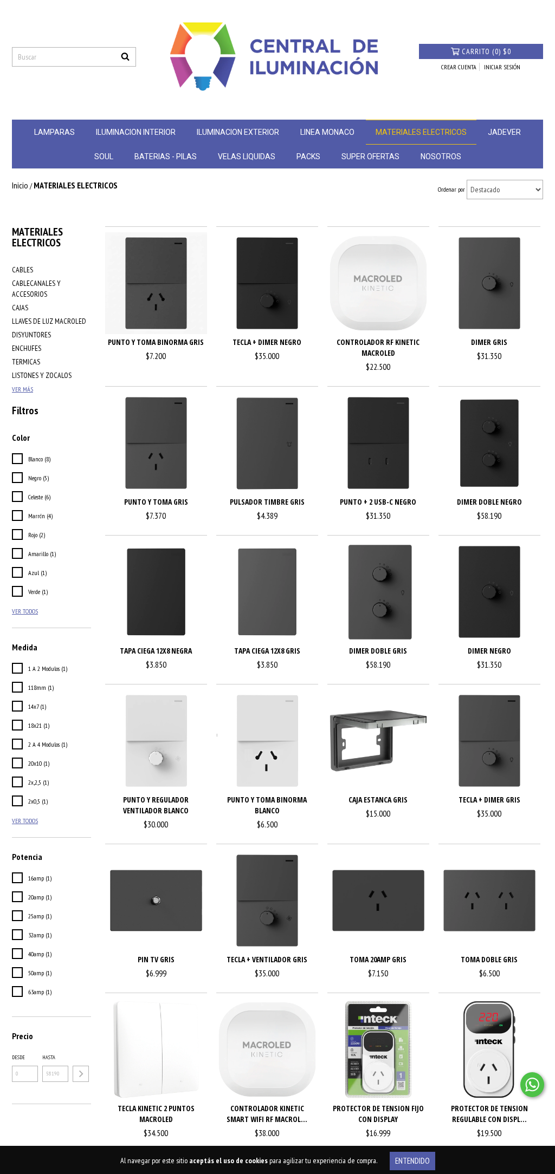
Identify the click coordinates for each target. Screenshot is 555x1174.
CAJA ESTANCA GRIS (378, 799)
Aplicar (81, 1074)
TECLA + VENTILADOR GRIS (267, 959)
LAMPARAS (54, 132)
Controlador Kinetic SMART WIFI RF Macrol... (267, 1113)
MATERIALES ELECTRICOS (421, 132)
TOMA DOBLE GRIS (489, 959)
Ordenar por (451, 189)
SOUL (103, 156)
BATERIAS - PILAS (165, 156)
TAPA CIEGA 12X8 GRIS (267, 650)
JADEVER (504, 132)
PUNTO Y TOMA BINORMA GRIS (156, 342)
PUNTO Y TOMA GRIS (156, 502)
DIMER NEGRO (489, 650)
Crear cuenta (458, 67)
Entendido (412, 1161)
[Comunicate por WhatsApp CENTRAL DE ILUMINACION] (532, 1084)
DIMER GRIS (489, 342)
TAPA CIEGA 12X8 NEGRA (156, 650)
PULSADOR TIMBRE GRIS (267, 502)
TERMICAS (26, 362)
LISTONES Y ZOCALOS (42, 375)
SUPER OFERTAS (370, 156)
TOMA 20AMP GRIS (378, 959)
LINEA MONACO (327, 132)
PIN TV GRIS (156, 959)
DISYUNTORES (31, 335)
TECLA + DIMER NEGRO (267, 342)
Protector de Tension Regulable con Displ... (489, 1113)
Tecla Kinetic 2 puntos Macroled (156, 1113)
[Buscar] (125, 57)
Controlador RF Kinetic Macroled (378, 347)
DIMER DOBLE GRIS (378, 650)
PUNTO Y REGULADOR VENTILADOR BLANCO (156, 805)
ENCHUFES (26, 348)
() (486, 51)
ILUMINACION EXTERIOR (238, 132)
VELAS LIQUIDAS (246, 156)
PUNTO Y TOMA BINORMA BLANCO (267, 805)
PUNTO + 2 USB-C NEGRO (378, 502)
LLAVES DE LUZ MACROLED (49, 321)
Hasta (48, 1057)
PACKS (308, 156)
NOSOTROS (441, 156)
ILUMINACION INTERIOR (136, 132)
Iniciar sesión (502, 67)
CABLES (22, 270)
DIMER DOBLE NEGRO (489, 502)
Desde (18, 1057)
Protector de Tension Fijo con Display (378, 1113)
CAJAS (20, 307)
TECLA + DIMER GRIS (489, 799)
